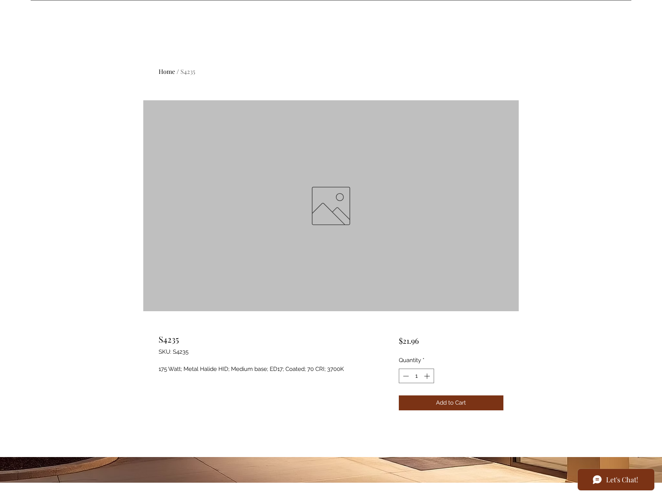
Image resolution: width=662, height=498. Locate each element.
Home (167, 71)
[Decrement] (405, 376)
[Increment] (428, 376)
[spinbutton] (416, 376)
